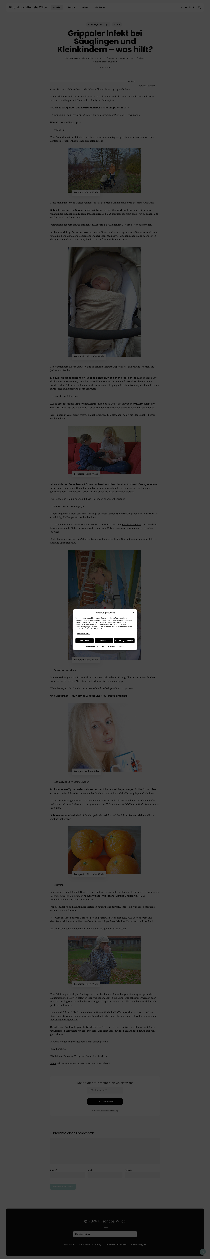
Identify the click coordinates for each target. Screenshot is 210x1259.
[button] (133, 613)
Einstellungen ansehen (124, 640)
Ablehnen (103, 640)
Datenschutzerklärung (107, 646)
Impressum (121, 646)
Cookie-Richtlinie (91, 646)
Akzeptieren (84, 640)
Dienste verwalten (83, 634)
